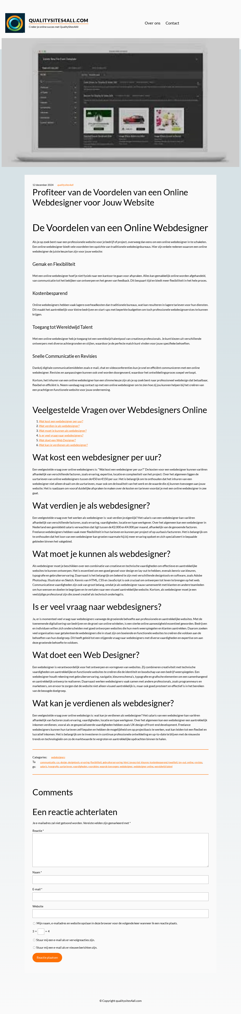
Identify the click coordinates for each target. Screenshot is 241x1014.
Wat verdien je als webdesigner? (59, 426)
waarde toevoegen (109, 766)
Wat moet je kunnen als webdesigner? (63, 430)
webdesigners (58, 757)
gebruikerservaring (112, 762)
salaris (43, 766)
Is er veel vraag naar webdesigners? (61, 435)
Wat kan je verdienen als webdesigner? (63, 445)
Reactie (38, 830)
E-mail (37, 889)
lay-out (182, 762)
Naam (37, 872)
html (125, 762)
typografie (53, 766)
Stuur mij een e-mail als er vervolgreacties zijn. (65, 940)
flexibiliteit (96, 762)
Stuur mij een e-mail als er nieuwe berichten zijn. (66, 947)
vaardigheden (80, 766)
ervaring (84, 762)
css (57, 762)
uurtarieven (66, 766)
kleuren (145, 762)
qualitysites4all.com (58, 20)
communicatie (47, 762)
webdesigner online (143, 766)
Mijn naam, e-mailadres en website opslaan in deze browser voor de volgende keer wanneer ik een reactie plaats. (107, 923)
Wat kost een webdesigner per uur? (61, 421)
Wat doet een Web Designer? (57, 440)
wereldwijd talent (163, 766)
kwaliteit (173, 762)
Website (37, 906)
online (190, 762)
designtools (74, 762)
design (63, 762)
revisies (198, 762)
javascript (134, 762)
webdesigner (126, 766)
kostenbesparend (158, 762)
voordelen (93, 766)
